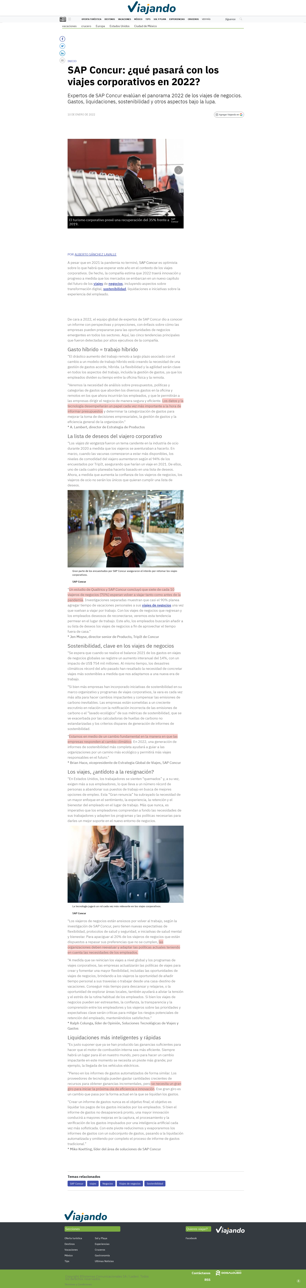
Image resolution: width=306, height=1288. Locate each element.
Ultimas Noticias (104, 1261)
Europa (100, 26)
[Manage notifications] (298, 1281)
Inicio (72, 61)
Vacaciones (124, 19)
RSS (207, 1279)
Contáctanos (201, 1273)
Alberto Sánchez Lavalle (96, 254)
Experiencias (177, 19)
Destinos (110, 19)
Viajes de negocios (130, 1183)
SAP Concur (76, 1183)
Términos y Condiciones (78, 1284)
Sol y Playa (160, 19)
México (138, 19)
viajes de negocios (156, 605)
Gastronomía (102, 1255)
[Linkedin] (62, 53)
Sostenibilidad (155, 1183)
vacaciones (69, 26)
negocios (116, 283)
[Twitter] (62, 46)
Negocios (107, 1183)
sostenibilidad (114, 288)
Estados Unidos (120, 26)
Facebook (191, 1238)
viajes (98, 283)
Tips (148, 19)
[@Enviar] (62, 60)
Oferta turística (91, 19)
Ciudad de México (145, 26)
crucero (86, 26)
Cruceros (193, 19)
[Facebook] (62, 39)
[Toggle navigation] (69, 19)
